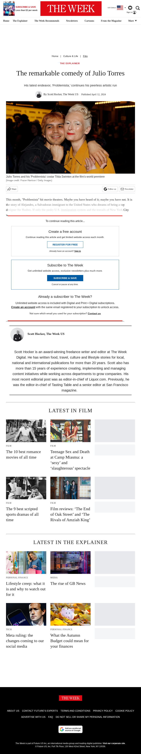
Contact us (94, 313)
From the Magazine (111, 21)
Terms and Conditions (75, 710)
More (131, 21)
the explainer (70, 63)
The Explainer (20, 21)
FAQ (50, 717)
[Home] (5, 21)
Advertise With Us (33, 717)
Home (55, 56)
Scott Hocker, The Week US (62, 94)
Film (85, 56)
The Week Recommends (46, 21)
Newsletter (129, 189)
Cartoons (89, 21)
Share (14, 189)
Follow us (112, 189)
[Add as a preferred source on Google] (70, 729)
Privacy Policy (103, 710)
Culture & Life (70, 56)
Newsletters (72, 21)
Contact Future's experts (40, 710)
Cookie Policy (124, 710)
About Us (13, 710)
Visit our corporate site (114, 743)
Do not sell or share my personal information (88, 717)
